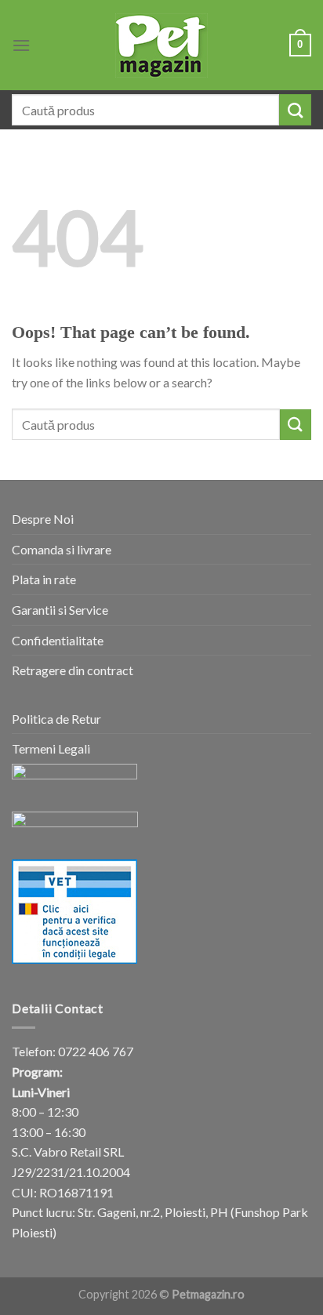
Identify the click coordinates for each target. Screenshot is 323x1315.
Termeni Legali (51, 748)
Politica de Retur (56, 718)
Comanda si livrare (61, 549)
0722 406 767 (95, 1051)
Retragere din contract (72, 670)
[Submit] (295, 109)
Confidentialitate (57, 640)
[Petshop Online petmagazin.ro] (161, 45)
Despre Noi (43, 518)
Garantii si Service (60, 609)
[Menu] (21, 45)
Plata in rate (44, 579)
